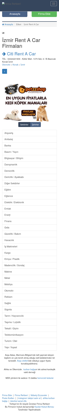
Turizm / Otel (10, 341)
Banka (7, 145)
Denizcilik (9, 170)
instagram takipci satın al (29, 398)
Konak (15, 64)
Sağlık (7, 303)
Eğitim (7, 189)
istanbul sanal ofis (18, 400)
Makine (8, 271)
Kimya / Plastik (11, 259)
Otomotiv (6, 64)
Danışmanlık (10, 164)
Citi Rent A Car (21, 53)
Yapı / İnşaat (10, 347)
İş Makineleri (10, 246)
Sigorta (8, 309)
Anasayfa (14, 14)
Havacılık (9, 240)
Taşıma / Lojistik (12, 322)
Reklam (8, 296)
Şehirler (35, 124)
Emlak (7, 208)
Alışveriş (8, 133)
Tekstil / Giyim (11, 328)
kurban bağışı (29, 369)
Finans (7, 221)
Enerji (7, 214)
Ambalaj (8, 139)
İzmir (23, 64)
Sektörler (24, 124)
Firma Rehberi (21, 395)
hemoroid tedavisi (45, 377)
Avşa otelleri (22, 360)
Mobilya (8, 284)
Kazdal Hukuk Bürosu (44, 406)
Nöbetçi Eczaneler (39, 395)
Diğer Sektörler (12, 183)
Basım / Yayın (11, 151)
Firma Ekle (44, 14)
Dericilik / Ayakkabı (14, 177)
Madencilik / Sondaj (14, 265)
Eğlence (8, 196)
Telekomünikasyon (13, 334)
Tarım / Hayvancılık (14, 315)
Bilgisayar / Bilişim (13, 158)
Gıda (6, 227)
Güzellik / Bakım (12, 233)
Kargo (7, 252)
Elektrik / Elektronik (14, 202)
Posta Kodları (8, 398)
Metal (7, 278)
